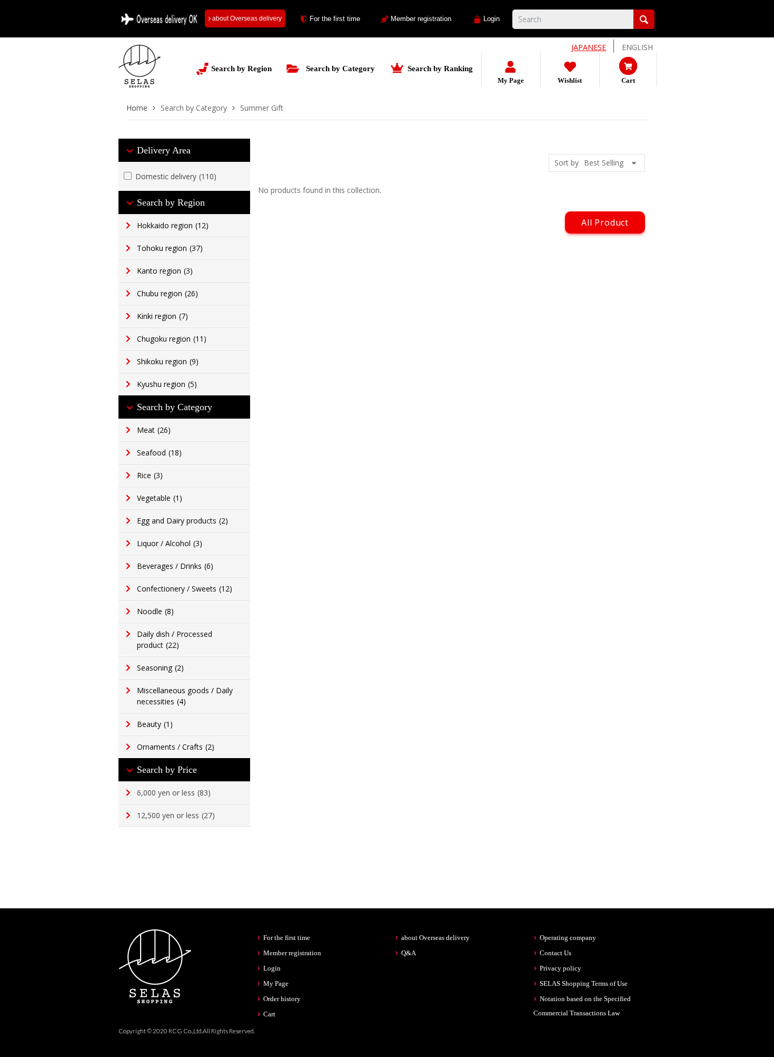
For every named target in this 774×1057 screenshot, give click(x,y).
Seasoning (160, 668)
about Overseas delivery (246, 18)
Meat (154, 430)
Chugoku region (171, 339)
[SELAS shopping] (155, 966)
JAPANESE (588, 47)
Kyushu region (167, 384)
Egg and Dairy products (182, 521)
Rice (150, 475)
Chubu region (167, 293)
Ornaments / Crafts (175, 747)
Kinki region (162, 316)
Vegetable (159, 498)
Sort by (566, 163)
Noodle (155, 611)
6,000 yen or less (174, 793)
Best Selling (603, 163)
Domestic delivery (175, 176)
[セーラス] (139, 74)
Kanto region (165, 271)
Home (136, 108)
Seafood (159, 453)
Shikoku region (168, 361)
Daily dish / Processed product (174, 639)
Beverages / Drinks (175, 566)
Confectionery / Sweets (184, 589)
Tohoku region (170, 248)
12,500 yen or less (176, 815)
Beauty (155, 724)
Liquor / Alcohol (169, 543)
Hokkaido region (173, 225)
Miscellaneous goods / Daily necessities (185, 695)
